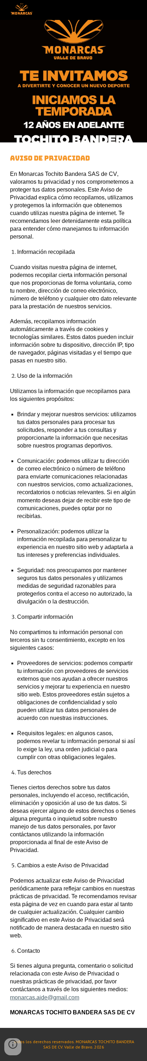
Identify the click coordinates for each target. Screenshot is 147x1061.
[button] (12, 1046)
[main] (73, 585)
